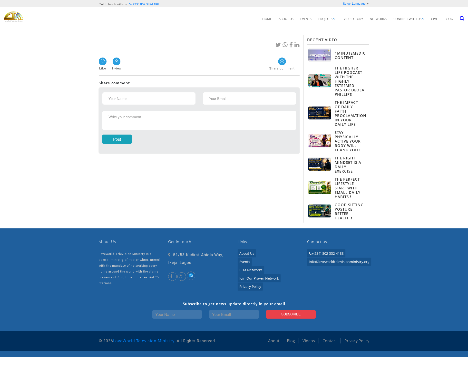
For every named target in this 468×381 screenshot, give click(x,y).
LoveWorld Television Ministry (144, 340)
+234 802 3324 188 (145, 4)
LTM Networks (251, 270)
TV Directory (352, 19)
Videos (308, 340)
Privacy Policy (250, 286)
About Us (286, 19)
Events (306, 19)
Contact (329, 340)
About (273, 340)
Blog (449, 19)
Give (434, 19)
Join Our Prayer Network (259, 278)
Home (267, 19)
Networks (378, 19)
